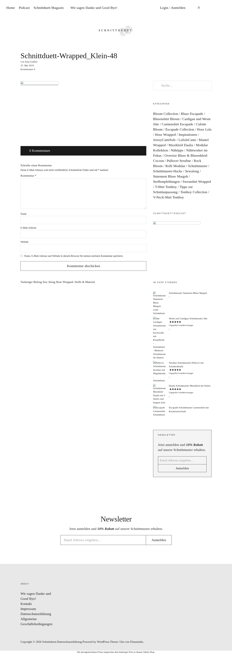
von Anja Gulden (29, 61)
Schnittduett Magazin (49, 8)
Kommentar (28, 175)
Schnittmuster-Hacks (167, 171)
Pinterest (226, 328)
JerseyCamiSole (164, 140)
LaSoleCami (187, 140)
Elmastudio (136, 641)
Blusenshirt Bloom (166, 119)
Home (10, 8)
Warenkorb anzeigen (196, 7)
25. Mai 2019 (27, 65)
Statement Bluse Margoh (170, 176)
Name (24, 213)
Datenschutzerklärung (36, 614)
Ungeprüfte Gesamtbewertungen (181, 325)
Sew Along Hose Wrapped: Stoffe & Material (58, 282)
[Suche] (209, 7)
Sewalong (192, 171)
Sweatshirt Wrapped (197, 182)
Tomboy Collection (193, 192)
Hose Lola (204, 129)
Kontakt (26, 604)
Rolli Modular (175, 166)
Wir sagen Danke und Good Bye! (93, 8)
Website (24, 241)
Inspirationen (188, 135)
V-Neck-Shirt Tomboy (168, 197)
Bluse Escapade (192, 114)
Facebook (226, 318)
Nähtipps (177, 150)
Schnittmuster (197, 166)
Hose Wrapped (165, 135)
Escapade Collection (179, 129)
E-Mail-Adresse (28, 227)
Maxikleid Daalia (181, 145)
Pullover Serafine (179, 161)
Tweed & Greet (226, 337)
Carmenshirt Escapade (177, 124)
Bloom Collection (165, 114)
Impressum (28, 609)
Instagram (226, 309)
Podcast (24, 8)
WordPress (103, 641)
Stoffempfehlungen (166, 182)
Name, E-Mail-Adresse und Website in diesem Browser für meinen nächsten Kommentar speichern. (73, 256)
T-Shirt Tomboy (166, 187)
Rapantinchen (226, 347)
